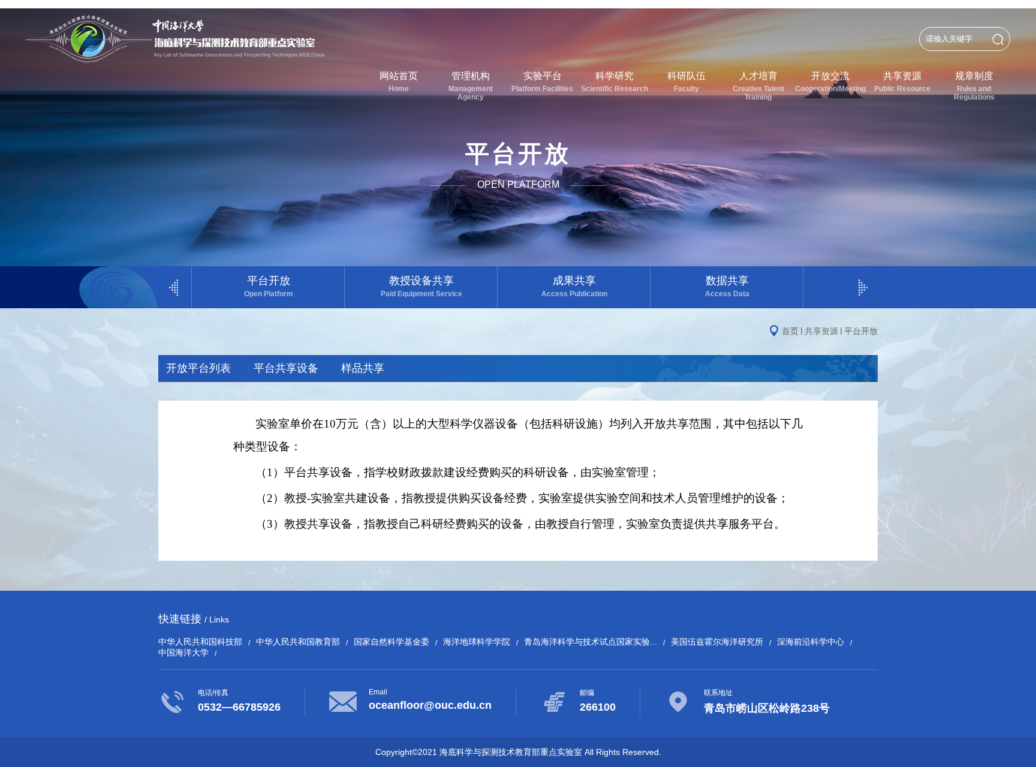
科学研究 (614, 82)
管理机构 (470, 86)
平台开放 (268, 286)
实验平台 (542, 82)
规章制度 (974, 86)
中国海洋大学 (183, 652)
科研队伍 (686, 82)
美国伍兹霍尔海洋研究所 (717, 641)
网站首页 (399, 82)
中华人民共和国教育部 (298, 641)
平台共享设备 (286, 368)
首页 (790, 331)
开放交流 (830, 82)
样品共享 (362, 368)
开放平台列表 (198, 368)
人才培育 (758, 86)
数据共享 (727, 286)
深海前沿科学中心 (810, 641)
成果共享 (574, 286)
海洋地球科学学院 (476, 641)
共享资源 (902, 82)
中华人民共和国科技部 (200, 641)
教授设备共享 (421, 286)
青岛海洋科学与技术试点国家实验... (590, 641)
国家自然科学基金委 (391, 641)
